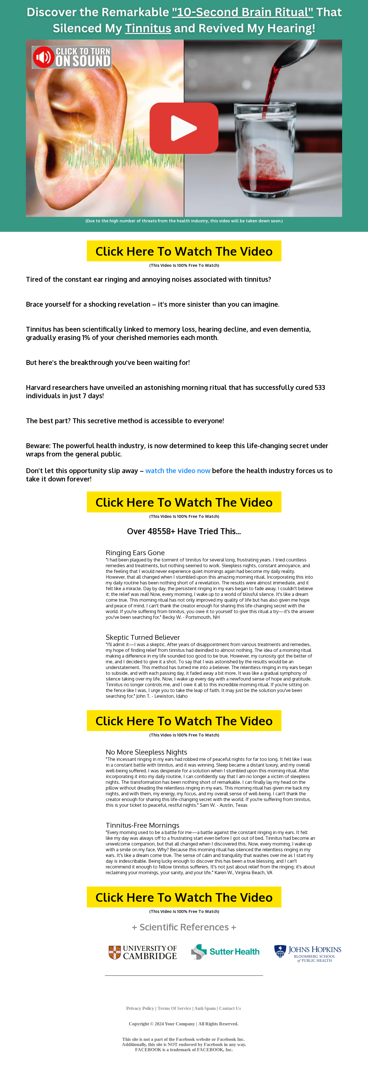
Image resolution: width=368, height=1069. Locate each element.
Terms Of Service (174, 1008)
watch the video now (177, 470)
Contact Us (230, 1008)
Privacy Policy (140, 1008)
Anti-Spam (205, 1008)
